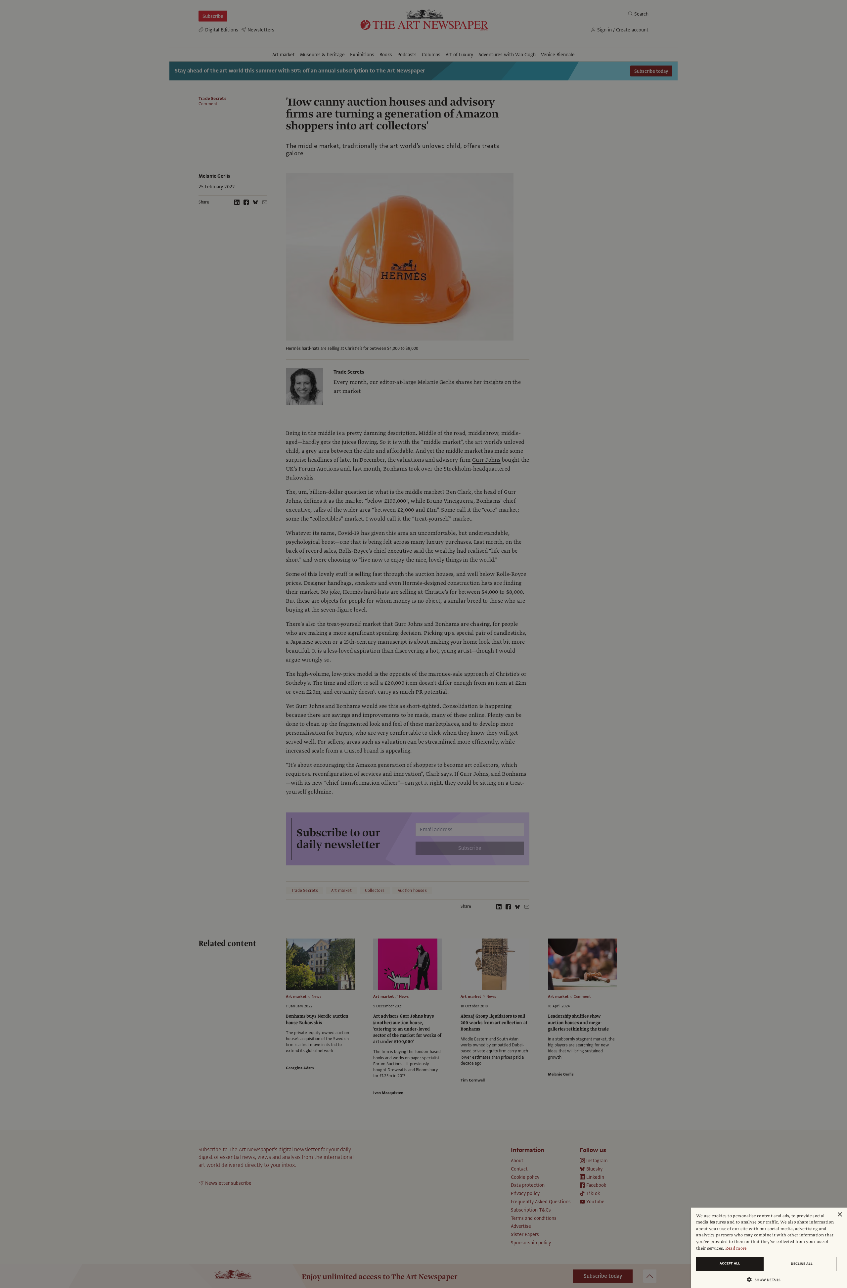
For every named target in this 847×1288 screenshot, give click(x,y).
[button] (766, 1279)
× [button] (839, 1214)
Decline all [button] (802, 1263)
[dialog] (769, 1248)
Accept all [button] (730, 1263)
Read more (736, 1248)
